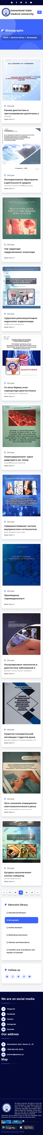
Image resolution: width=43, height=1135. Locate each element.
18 (15, 892)
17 (9, 892)
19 (21, 892)
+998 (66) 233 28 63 (15, 1049)
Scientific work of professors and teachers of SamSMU (21, 951)
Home (5, 37)
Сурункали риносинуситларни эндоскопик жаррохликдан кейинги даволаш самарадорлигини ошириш (20, 323)
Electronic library (17, 37)
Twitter (10, 1019)
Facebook (11, 1014)
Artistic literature (15, 927)
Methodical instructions (17, 935)
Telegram (11, 1009)
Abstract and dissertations (19, 942)
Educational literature (17, 913)
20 (26, 892)
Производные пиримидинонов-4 (14, 597)
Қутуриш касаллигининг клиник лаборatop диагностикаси (17, 875)
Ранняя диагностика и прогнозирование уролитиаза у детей (21, 113)
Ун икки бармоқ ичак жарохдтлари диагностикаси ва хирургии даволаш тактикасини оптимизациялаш (21, 392)
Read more (8, 119)
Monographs (32, 37)
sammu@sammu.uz (15, 1054)
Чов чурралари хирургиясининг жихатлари (19, 250)
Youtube (10, 1029)
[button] (39, 12)
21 (32, 892)
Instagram (11, 1024)
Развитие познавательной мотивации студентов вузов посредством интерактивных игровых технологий (20, 738)
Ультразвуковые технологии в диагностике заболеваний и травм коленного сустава (20, 667)
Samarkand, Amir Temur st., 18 (20, 1044)
